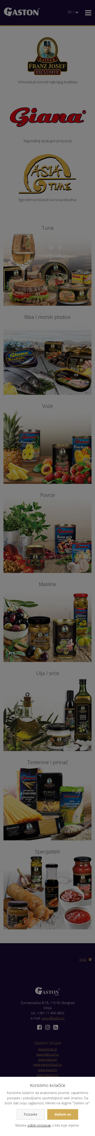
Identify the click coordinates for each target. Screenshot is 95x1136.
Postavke (30, 1114)
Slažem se (62, 1114)
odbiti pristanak (39, 1125)
